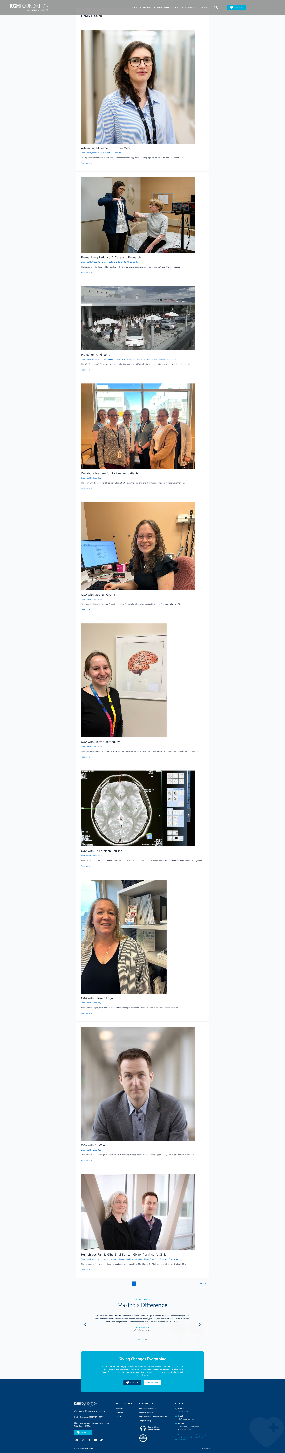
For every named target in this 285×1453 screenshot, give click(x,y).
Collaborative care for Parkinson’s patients (110, 473)
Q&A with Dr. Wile (93, 1145)
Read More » (86, 163)
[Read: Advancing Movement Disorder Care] (138, 86)
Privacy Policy (206, 1448)
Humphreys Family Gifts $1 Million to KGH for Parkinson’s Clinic (123, 1254)
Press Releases (158, 359)
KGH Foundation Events (141, 359)
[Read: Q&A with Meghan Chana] (138, 546)
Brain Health (86, 153)
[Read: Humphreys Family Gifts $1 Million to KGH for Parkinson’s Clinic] (138, 1212)
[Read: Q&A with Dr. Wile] (138, 1084)
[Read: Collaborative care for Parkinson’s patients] (138, 426)
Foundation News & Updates (119, 359)
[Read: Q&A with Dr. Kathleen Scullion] (138, 808)
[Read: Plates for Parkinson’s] (138, 318)
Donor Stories (112, 1259)
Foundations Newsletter (102, 153)
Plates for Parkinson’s (95, 354)
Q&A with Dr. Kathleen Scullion (101, 851)
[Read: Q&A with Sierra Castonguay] (124, 680)
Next (203, 1283)
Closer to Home (99, 262)
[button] (214, 7)
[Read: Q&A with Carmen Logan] (124, 936)
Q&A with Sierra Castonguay (100, 742)
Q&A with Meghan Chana (98, 594)
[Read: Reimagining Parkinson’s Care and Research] (138, 215)
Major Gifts (149, 1259)
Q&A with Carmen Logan (98, 998)
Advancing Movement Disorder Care (105, 148)
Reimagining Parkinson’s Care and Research (111, 257)
